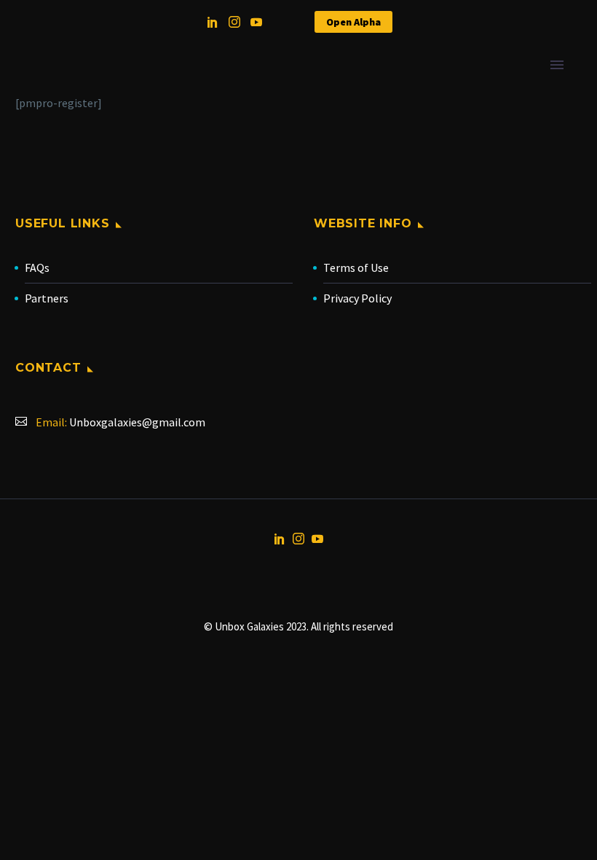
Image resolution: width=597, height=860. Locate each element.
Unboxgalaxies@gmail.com (137, 422)
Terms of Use (356, 267)
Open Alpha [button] (353, 21)
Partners (46, 298)
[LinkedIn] (213, 22)
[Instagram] (234, 22)
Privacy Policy (357, 298)
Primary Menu (557, 65)
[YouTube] (256, 22)
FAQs (37, 267)
